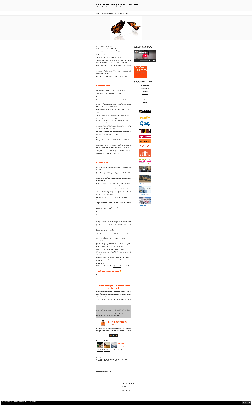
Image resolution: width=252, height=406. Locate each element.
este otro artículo (117, 267)
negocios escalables (112, 360)
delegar (117, 359)
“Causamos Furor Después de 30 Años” (100, 350)
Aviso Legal (123, 386)
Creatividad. (145, 102)
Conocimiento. (145, 91)
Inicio (97, 13)
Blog (127, 13)
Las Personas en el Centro (117, 4)
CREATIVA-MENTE (119, 13)
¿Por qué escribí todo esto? (107, 13)
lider (104, 360)
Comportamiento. (145, 88)
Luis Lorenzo (108, 46)
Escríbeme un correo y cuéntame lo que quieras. (107, 306)
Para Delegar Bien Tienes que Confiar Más (106, 350)
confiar (103, 359)
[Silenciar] (152, 60)
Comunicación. (145, 94)
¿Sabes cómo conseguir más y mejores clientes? (113, 350)
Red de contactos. (145, 85)
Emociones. (145, 96)
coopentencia (110, 359)
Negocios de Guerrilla (120, 350)
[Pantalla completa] (154, 60)
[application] (145, 56)
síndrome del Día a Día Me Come (122, 70)
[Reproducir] (136, 60)
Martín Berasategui (109, 229)
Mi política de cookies (35, 403)
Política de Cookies (125, 394)
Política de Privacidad (125, 390)
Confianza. (145, 99)
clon (99, 359)
